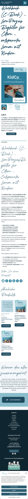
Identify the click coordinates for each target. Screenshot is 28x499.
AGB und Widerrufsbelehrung (14, 425)
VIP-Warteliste (14, 422)
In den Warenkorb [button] (6, 325)
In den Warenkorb (11, 133)
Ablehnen (14, 490)
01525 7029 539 (16, 445)
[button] (26, 473)
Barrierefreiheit (14, 427)
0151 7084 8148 (15, 443)
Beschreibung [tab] (4, 142)
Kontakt (14, 420)
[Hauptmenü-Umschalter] (25, 3)
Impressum (18, 497)
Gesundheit (14, 417)
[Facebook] (15, 453)
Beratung (14, 415)
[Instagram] (13, 453)
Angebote (14, 418)
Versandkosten (6, 313)
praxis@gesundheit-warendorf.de (14, 446)
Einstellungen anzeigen (14, 494)
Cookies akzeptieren (14, 486)
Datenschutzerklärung (12, 497)
